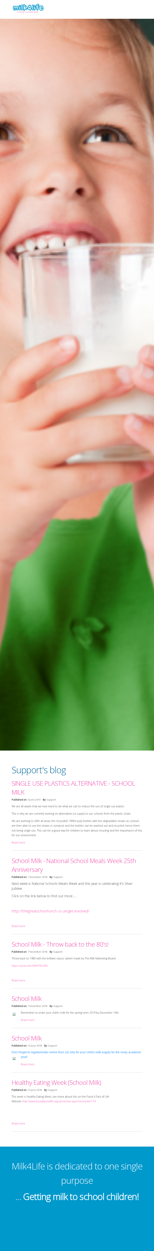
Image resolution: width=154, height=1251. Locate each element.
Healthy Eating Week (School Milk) (56, 1082)
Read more (18, 842)
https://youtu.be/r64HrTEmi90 (30, 965)
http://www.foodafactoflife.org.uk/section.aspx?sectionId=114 (59, 1101)
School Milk (27, 998)
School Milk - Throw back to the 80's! (60, 944)
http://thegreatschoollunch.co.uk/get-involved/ (50, 911)
